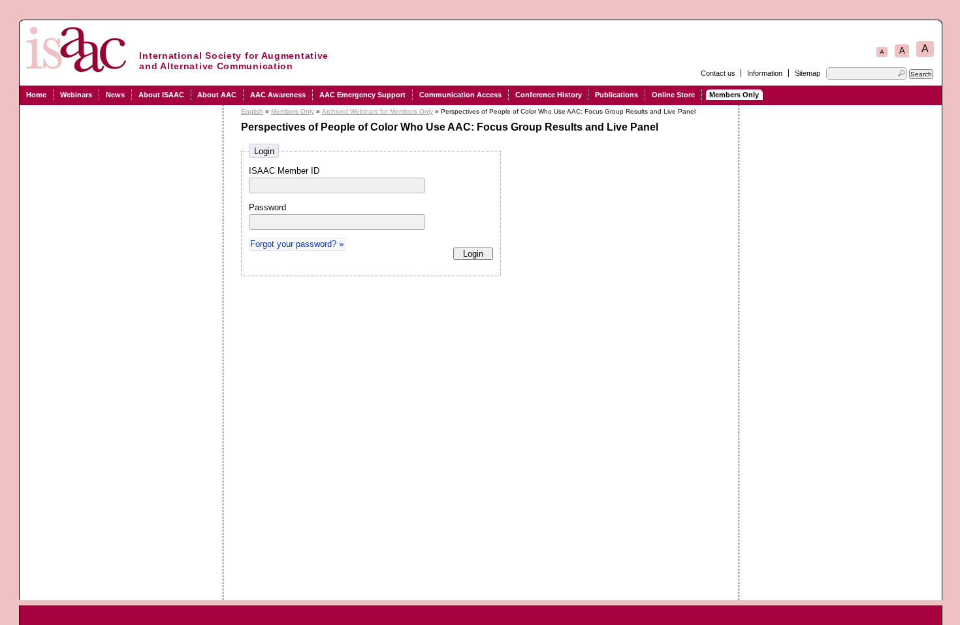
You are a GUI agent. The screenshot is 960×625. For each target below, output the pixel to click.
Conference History (548, 95)
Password (267, 207)
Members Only (734, 95)
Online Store (673, 95)
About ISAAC (161, 95)
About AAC (216, 95)
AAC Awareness (278, 95)
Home (36, 95)
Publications (616, 95)
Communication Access (460, 95)
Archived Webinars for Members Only (377, 111)
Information (764, 73)
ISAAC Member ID (284, 171)
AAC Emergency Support (362, 95)
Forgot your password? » (297, 244)
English (252, 111)
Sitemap (807, 73)
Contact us (718, 73)
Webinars (76, 95)
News (115, 95)
